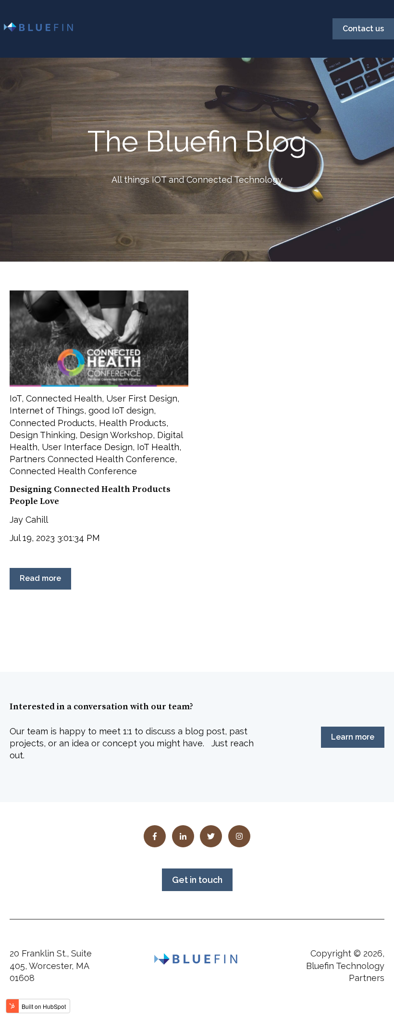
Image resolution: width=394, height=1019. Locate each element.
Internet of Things (47, 410)
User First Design (141, 398)
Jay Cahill (29, 520)
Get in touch (197, 880)
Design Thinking (42, 435)
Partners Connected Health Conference (92, 459)
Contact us (363, 28)
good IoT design (121, 410)
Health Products (132, 423)
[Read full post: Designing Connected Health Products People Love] (99, 338)
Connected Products (52, 423)
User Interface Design (87, 447)
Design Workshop (116, 435)
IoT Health (158, 447)
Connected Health (64, 398)
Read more (40, 578)
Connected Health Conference (73, 471)
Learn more (352, 737)
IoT (16, 398)
